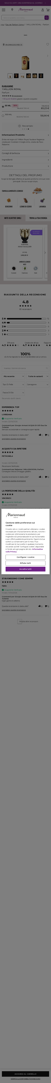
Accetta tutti (25, 569)
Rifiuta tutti (25, 563)
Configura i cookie (25, 557)
